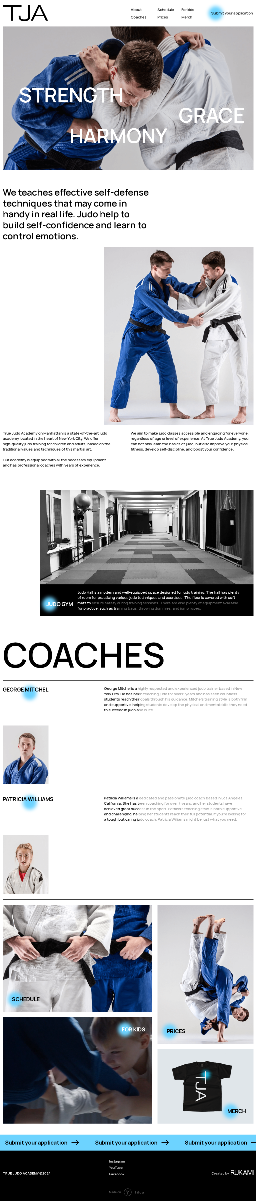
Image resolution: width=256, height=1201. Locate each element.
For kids (188, 9)
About (136, 9)
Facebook (116, 1174)
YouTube (116, 1167)
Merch (187, 16)
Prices (163, 16)
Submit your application (232, 12)
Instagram (117, 1161)
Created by (220, 1173)
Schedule (166, 9)
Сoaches (138, 16)
